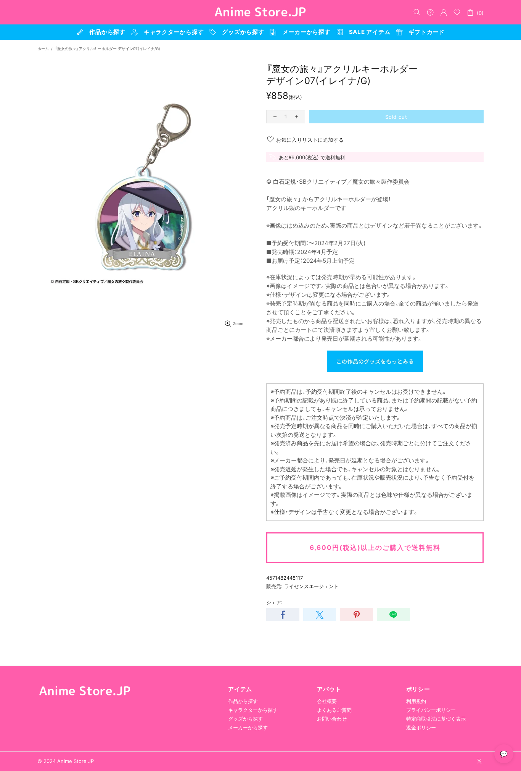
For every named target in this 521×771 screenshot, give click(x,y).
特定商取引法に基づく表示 (436, 719)
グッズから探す (245, 719)
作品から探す (243, 701)
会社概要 (327, 701)
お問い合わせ (332, 719)
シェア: (274, 602)
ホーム (43, 48)
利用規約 (416, 701)
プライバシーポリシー (431, 710)
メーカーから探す (248, 727)
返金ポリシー (421, 727)
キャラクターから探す (253, 710)
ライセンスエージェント (311, 586)
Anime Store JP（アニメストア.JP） (260, 12)
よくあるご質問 (334, 710)
